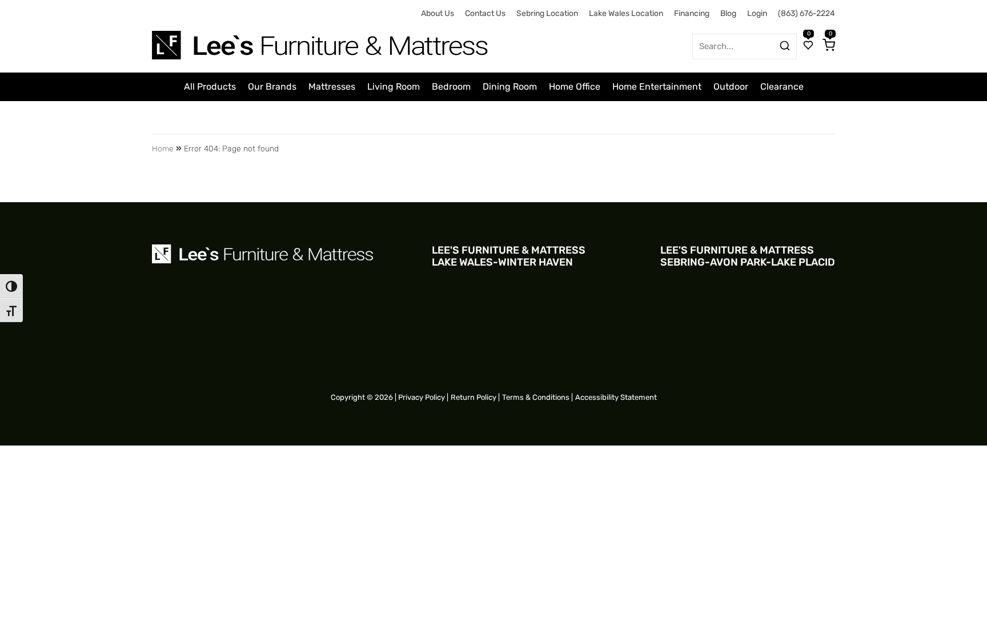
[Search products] (785, 45)
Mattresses (331, 86)
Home (163, 149)
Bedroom (451, 86)
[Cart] (828, 46)
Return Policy (473, 397)
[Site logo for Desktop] (321, 41)
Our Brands (272, 86)
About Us (437, 13)
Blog (728, 13)
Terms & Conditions (535, 397)
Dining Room (510, 86)
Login (757, 13)
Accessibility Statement (616, 397)
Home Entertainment (656, 86)
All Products (210, 86)
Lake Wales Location (626, 13)
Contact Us (485, 13)
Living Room (393, 86)
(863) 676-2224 (806, 13)
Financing (691, 13)
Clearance (782, 86)
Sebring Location (547, 13)
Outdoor (730, 86)
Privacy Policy (421, 397)
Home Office (574, 86)
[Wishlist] (808, 46)
